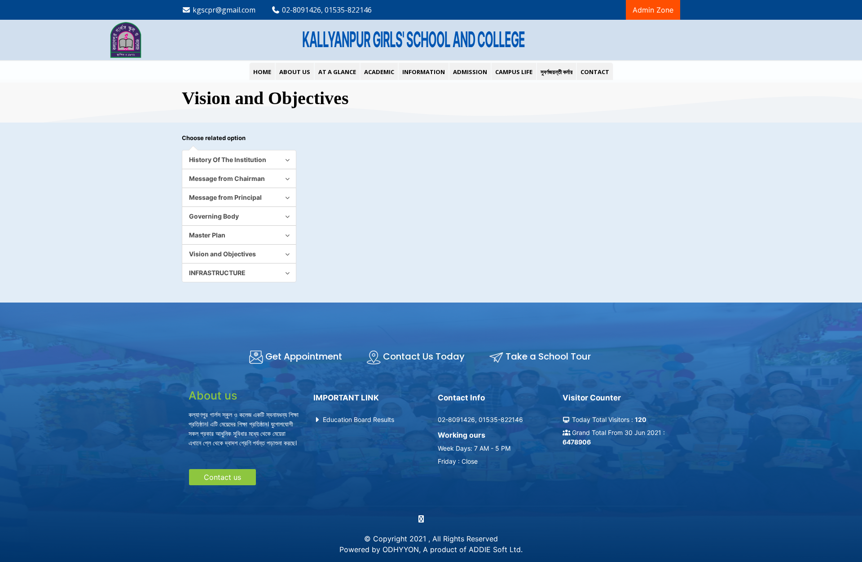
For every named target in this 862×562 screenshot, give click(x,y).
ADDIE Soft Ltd (495, 549)
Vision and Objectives (222, 254)
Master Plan (207, 235)
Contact (595, 72)
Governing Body (214, 216)
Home (262, 72)
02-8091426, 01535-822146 (326, 10)
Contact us (222, 477)
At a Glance (337, 72)
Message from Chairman (227, 178)
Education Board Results (357, 419)
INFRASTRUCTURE (217, 273)
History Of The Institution (227, 159)
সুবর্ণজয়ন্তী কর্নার (556, 72)
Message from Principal (225, 197)
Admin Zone (653, 9)
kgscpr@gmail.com (223, 10)
